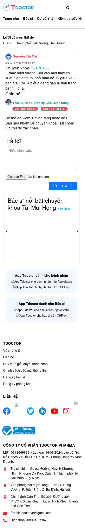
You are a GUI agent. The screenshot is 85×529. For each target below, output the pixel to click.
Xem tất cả (64, 209)
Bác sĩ (28, 18)
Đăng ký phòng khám (18, 383)
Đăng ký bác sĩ (14, 377)
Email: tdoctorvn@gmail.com (31, 513)
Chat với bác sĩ (54, 108)
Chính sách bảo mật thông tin (24, 370)
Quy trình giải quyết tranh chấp (25, 363)
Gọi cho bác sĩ (25, 108)
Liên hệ (8, 357)
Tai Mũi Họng (40, 68)
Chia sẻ (12, 93)
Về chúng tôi (12, 350)
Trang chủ (11, 18)
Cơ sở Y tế (45, 18)
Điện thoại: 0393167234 (28, 520)
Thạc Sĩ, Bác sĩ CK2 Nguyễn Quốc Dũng (41, 103)
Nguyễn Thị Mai (25, 56)
